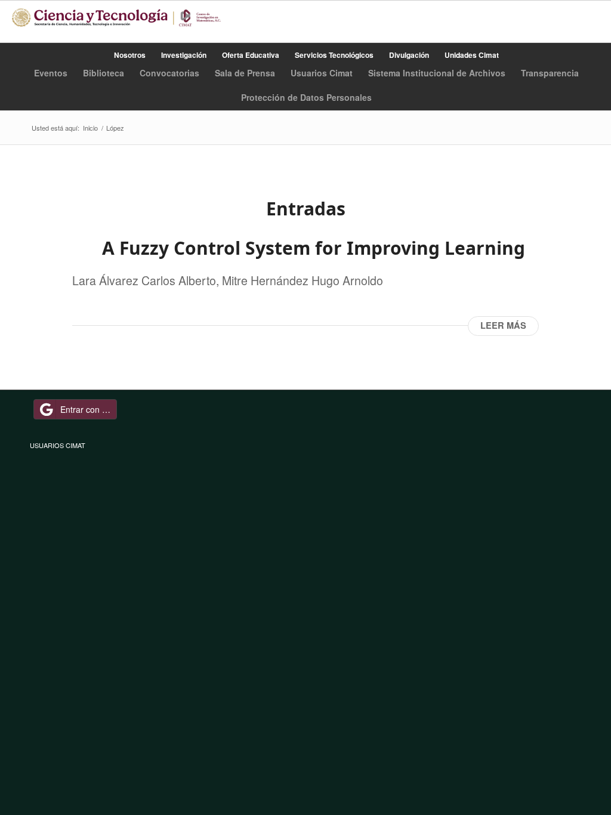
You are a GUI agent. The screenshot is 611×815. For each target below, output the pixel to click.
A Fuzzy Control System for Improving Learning (313, 248)
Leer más (503, 325)
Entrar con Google (88, 409)
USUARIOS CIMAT (57, 445)
